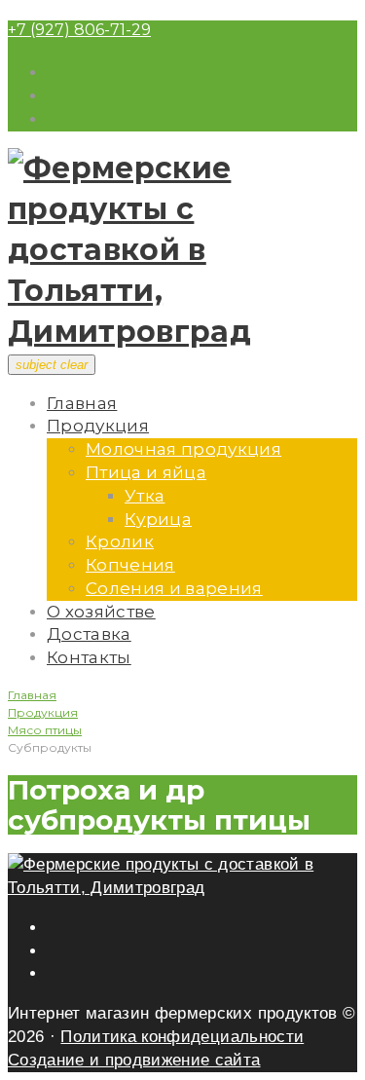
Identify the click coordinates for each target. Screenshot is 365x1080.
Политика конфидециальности (182, 1036)
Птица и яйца (146, 472)
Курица (158, 519)
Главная (82, 403)
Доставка (89, 634)
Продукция (98, 425)
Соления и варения (174, 588)
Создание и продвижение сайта (134, 1060)
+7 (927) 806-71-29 (79, 29)
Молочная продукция (183, 449)
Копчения (130, 565)
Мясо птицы (45, 730)
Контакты (89, 657)
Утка (144, 495)
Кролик (120, 541)
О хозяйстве (101, 611)
